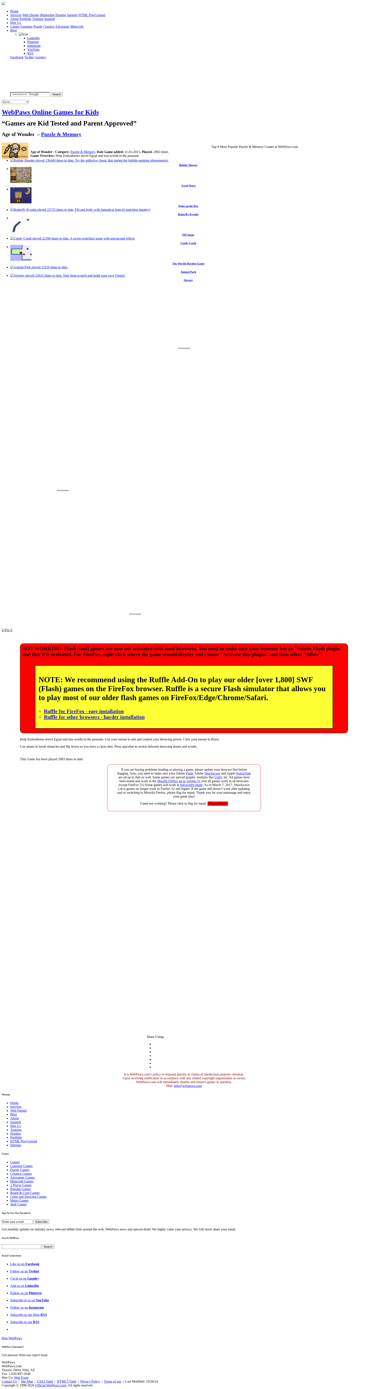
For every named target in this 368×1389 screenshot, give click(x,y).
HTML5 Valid (66, 1381)
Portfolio (25, 19)
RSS (30, 53)
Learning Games (21, 1166)
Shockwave (212, 773)
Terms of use (112, 1381)
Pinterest (33, 42)
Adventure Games (22, 1177)
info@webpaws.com (188, 1086)
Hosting (60, 15)
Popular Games (20, 1189)
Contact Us (9, 1381)
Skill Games (18, 1204)
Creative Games (21, 1173)
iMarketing (47, 15)
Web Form (21, 1377)
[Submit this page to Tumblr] (121, 146)
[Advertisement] (184, 317)
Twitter (29, 57)
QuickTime (243, 773)
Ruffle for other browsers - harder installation (94, 717)
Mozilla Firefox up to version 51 (179, 781)
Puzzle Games (19, 1170)
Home (14, 11)
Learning (26, 26)
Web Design (30, 15)
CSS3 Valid (45, 1381)
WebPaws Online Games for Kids (50, 112)
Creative (49, 26)
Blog (13, 30)
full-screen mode (191, 785)
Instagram (33, 46)
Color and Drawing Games (28, 1196)
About (14, 19)
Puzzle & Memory (61, 134)
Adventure (62, 26)
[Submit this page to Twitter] (104, 146)
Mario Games (19, 1200)
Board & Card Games (25, 1193)
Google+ (41, 57)
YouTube (33, 49)
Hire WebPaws (12, 1338)
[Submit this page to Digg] (129, 146)
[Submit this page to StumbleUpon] (112, 146)
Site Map (27, 1381)
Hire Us (15, 23)
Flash (189, 773)
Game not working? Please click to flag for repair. (173, 803)
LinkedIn (33, 38)
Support (72, 15)
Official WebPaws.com (50, 1385)
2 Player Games (21, 1185)
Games (15, 26)
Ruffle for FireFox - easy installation (84, 711)
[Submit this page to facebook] (95, 146)
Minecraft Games (21, 1181)
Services (16, 15)
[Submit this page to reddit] (138, 146)
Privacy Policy (90, 1381)
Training (37, 19)
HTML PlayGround (91, 15)
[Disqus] (184, 867)
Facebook (16, 57)
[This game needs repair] (218, 803)
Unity (218, 777)
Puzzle (37, 26)
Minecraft (76, 26)
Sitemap (15, 1145)
